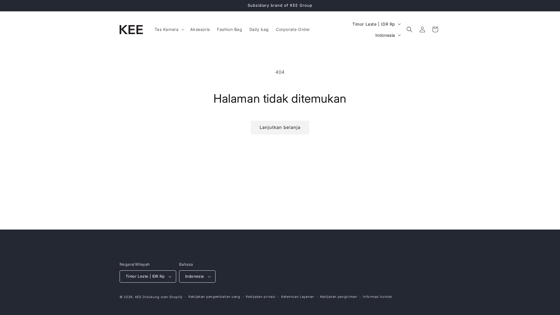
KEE (138, 297)
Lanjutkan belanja (280, 127)
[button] (169, 29)
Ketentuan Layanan (297, 297)
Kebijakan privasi (260, 297)
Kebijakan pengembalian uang (214, 297)
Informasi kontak (377, 297)
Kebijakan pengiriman (338, 297)
